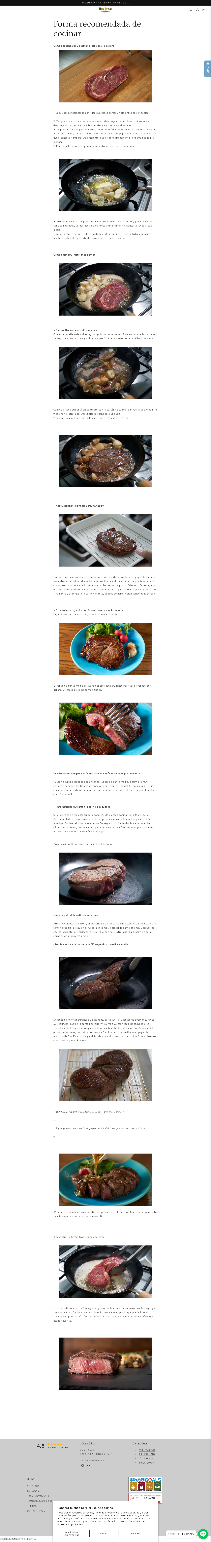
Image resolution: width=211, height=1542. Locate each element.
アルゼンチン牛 (147, 1450)
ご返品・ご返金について (38, 1495)
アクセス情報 (33, 1485)
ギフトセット (146, 1458)
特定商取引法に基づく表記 (39, 1500)
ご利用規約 (32, 1505)
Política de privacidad (70, 1524)
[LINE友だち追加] (203, 1534)
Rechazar (136, 1533)
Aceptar (104, 1533)
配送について (33, 1490)
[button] (6, 10)
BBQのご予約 (146, 1462)
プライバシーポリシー (37, 1510)
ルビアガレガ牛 (147, 1454)
